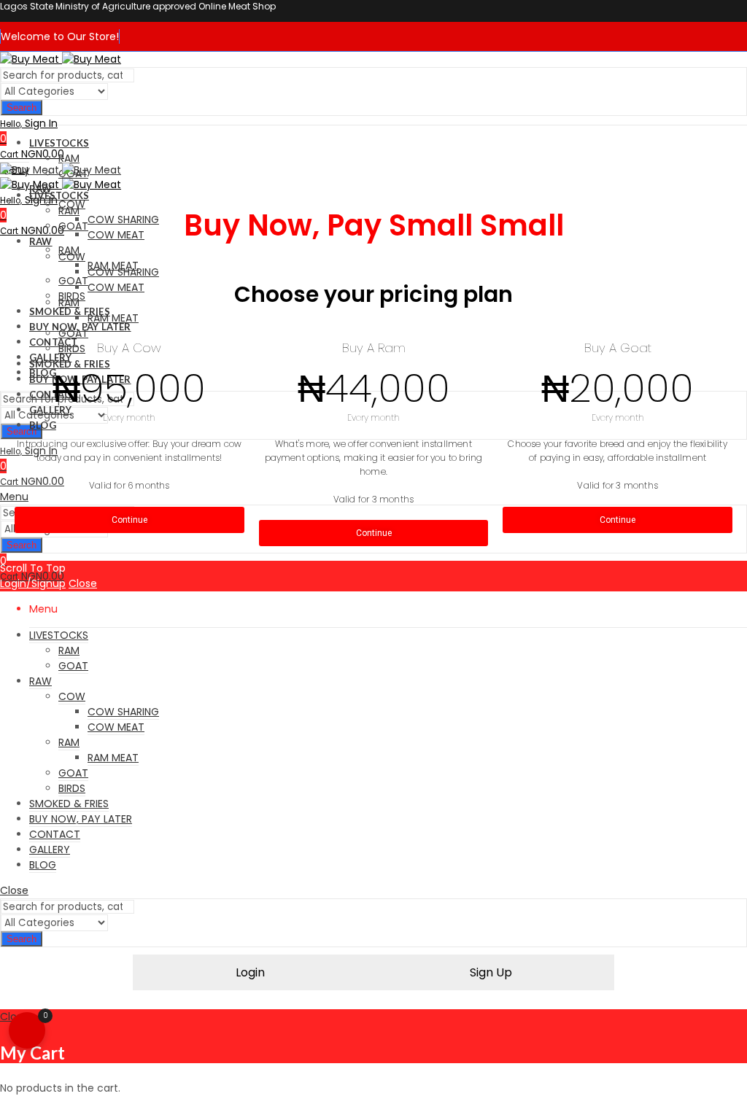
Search (21, 107)
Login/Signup (33, 583)
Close (83, 583)
